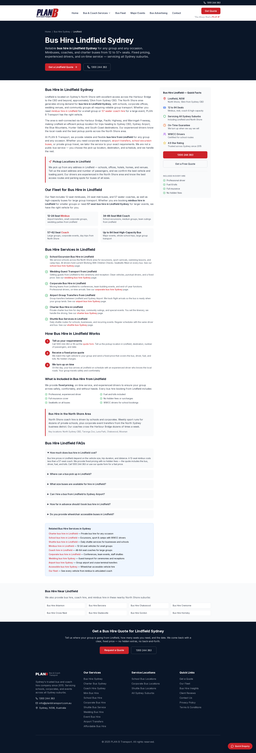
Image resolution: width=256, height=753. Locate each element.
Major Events (138, 13)
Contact (176, 13)
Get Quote (211, 10)
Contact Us (186, 697)
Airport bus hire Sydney (61, 562)
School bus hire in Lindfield (63, 537)
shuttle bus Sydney (77, 325)
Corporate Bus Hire (95, 702)
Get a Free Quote (185, 163)
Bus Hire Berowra (97, 605)
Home (75, 13)
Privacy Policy (188, 702)
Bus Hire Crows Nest (57, 613)
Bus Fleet (120, 13)
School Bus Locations (144, 678)
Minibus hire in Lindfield (61, 546)
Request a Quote (114, 650)
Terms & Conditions (190, 707)
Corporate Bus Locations (146, 683)
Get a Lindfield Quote (61, 67)
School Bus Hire (93, 697)
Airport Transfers (93, 721)
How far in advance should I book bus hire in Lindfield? (80, 504)
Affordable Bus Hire (95, 726)
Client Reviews (188, 693)
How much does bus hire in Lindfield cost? (73, 452)
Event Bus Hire (92, 716)
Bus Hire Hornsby (181, 613)
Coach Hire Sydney (94, 688)
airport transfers (121, 140)
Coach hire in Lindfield (60, 550)
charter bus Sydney (87, 313)
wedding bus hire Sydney (77, 277)
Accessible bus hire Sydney (63, 566)
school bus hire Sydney (62, 266)
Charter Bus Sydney (95, 683)
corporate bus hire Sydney (108, 289)
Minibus (65, 215)
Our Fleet (185, 683)
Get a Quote (186, 678)
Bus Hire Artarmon (55, 605)
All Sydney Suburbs (143, 693)
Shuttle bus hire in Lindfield (63, 542)
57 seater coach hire (113, 111)
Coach (65, 232)
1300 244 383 (213, 2)
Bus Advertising (158, 13)
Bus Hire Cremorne (182, 605)
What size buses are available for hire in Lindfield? (78, 484)
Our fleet (53, 571)
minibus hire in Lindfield (64, 111)
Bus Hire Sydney (62, 31)
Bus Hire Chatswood (141, 605)
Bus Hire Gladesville (98, 613)
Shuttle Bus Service (95, 707)
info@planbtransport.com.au (55, 703)
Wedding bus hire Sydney (62, 558)
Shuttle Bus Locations (144, 688)
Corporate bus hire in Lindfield (64, 554)
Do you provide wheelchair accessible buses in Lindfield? (82, 514)
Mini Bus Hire (91, 693)
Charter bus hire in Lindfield (63, 533)
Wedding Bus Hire (94, 712)
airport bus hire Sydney (88, 301)
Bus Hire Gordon (139, 613)
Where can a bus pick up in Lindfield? (71, 473)
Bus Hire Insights (189, 688)
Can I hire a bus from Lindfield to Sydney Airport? (77, 494)
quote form (88, 344)
